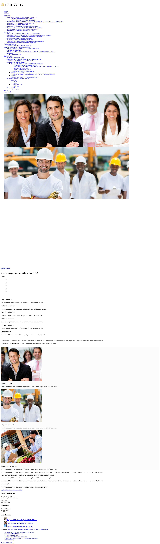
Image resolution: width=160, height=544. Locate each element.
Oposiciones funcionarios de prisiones (18, 529)
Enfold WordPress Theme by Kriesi (38, 529)
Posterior (7, 268)
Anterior (3, 268)
